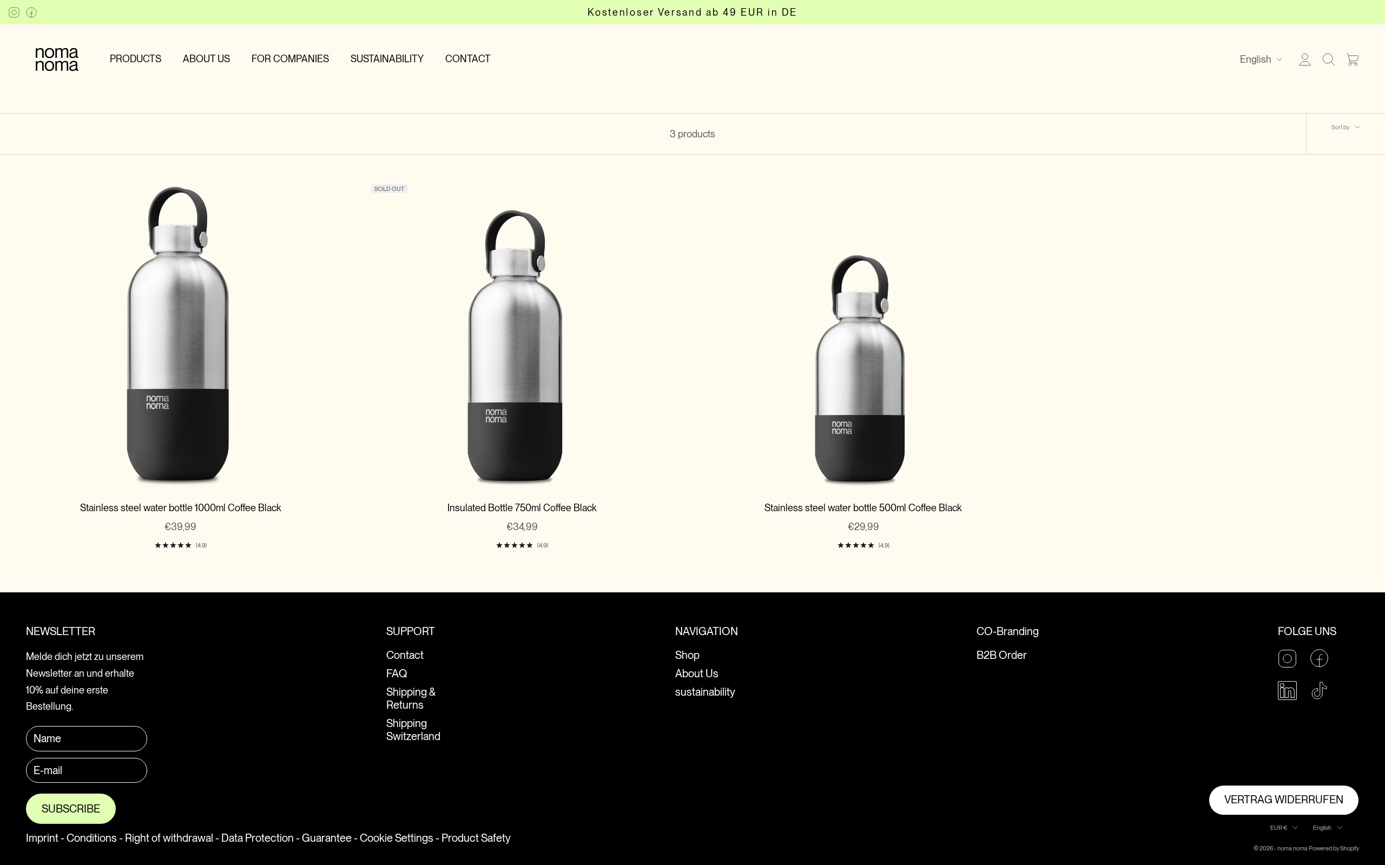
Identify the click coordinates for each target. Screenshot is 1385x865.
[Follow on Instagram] (14, 12)
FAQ (396, 673)
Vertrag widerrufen (1283, 800)
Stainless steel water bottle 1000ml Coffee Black (180, 507)
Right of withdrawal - (172, 837)
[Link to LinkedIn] (1287, 690)
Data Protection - (260, 837)
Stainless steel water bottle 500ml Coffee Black (863, 507)
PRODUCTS (135, 58)
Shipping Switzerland (413, 730)
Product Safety (476, 837)
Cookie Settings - (399, 837)
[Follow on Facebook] (31, 12)
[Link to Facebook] (1319, 658)
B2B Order (1002, 655)
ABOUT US (206, 58)
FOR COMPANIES (290, 58)
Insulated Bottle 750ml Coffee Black (522, 507)
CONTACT (468, 58)
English (1255, 59)
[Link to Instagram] (1287, 658)
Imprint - (45, 837)
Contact (405, 655)
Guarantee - (330, 837)
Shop (687, 655)
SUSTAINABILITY (387, 58)
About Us (696, 673)
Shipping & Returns (411, 698)
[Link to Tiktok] (1319, 690)
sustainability (705, 691)
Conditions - (95, 837)
